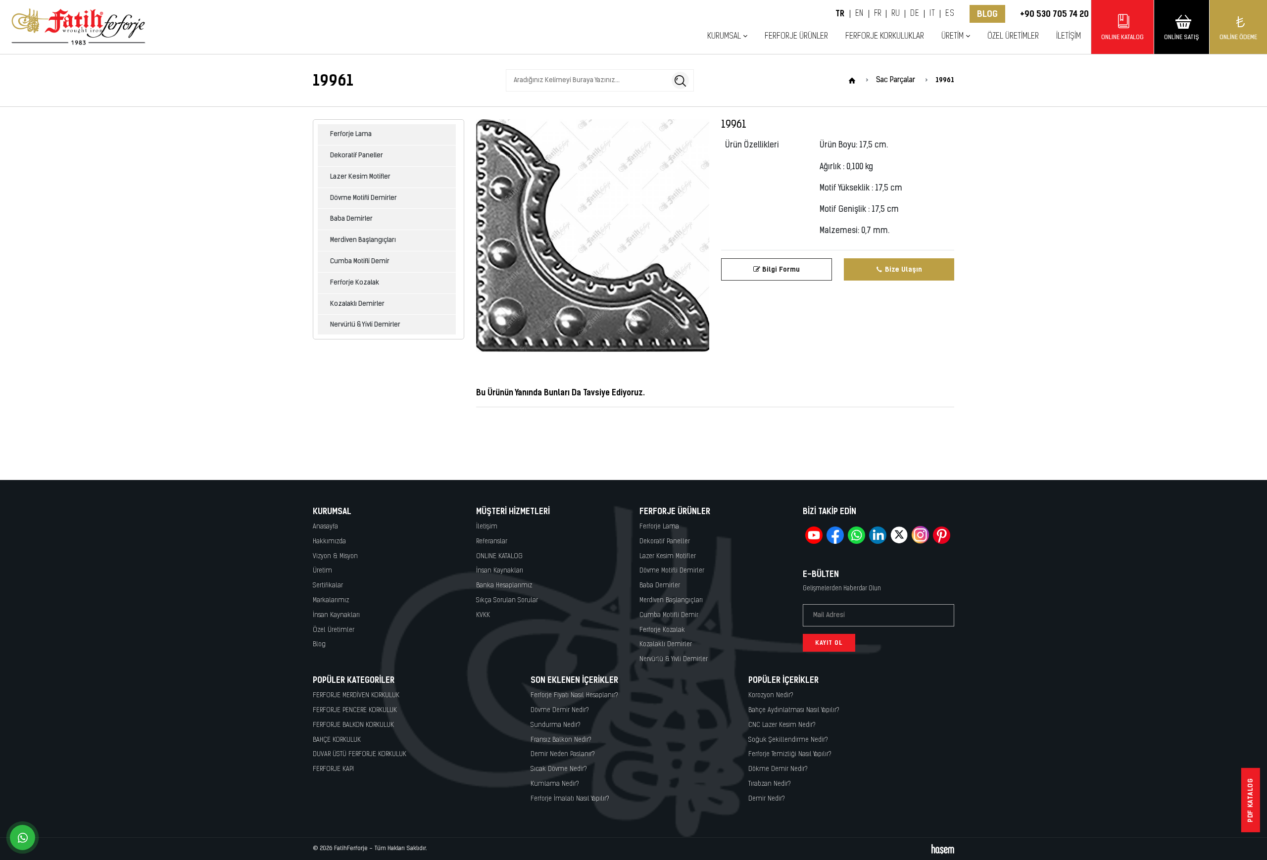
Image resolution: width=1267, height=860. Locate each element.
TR (840, 14)
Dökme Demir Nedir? (778, 769)
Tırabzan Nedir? (769, 784)
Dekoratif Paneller (356, 155)
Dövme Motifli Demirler (363, 198)
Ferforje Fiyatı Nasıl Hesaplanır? (574, 695)
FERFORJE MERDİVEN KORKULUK (356, 695)
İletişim (1068, 36)
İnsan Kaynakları (336, 615)
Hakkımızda (329, 541)
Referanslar (491, 541)
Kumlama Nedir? (555, 784)
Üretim (322, 570)
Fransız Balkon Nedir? (561, 740)
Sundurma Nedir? (556, 725)
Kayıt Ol (829, 642)
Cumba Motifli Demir (360, 261)
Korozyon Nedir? (770, 695)
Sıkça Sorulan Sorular (507, 600)
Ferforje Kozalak (354, 283)
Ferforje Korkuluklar (884, 36)
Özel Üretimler (1013, 36)
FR (877, 14)
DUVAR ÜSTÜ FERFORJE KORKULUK (359, 754)
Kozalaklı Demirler (357, 304)
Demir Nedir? (766, 799)
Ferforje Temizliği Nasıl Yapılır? (789, 754)
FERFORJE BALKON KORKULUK (353, 725)
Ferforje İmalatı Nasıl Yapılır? (570, 799)
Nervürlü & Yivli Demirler (365, 325)
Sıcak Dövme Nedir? (559, 769)
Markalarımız (331, 600)
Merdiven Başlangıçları (363, 240)
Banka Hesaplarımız (504, 585)
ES (949, 14)
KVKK (483, 615)
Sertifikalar (328, 585)
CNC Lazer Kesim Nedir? (782, 725)
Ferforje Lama (351, 134)
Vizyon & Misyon (335, 556)
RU (895, 14)
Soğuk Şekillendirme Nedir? (788, 740)
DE (914, 14)
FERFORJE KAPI (333, 769)
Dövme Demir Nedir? (560, 710)
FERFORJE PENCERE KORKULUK (355, 710)
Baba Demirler (351, 219)
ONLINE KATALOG (499, 556)
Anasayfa (325, 526)
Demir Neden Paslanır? (563, 754)
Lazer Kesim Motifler (360, 177)
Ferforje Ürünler (796, 36)
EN (859, 14)
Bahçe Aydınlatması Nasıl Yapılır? (793, 710)
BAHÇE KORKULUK (337, 740)
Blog (987, 14)
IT (932, 14)
